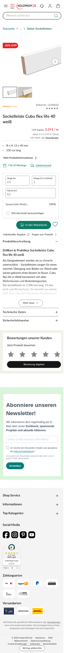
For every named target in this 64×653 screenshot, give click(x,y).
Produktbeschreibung (17, 241)
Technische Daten (14, 312)
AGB (50, 638)
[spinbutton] (17, 180)
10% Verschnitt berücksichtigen (27, 213)
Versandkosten (52, 138)
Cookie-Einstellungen (17, 644)
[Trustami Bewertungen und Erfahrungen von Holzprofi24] (11, 556)
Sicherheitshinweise (16, 320)
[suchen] (56, 15)
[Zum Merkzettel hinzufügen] (55, 224)
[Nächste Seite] (55, 61)
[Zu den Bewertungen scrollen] (52, 108)
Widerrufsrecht (21, 641)
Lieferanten (35, 644)
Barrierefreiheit (49, 644)
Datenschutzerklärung (40, 641)
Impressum (40, 638)
